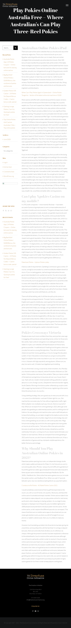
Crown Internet (62, 623)
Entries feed (8, 167)
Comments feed (9, 172)
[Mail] (11, 210)
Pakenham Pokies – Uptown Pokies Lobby (35, 262)
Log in (6, 162)
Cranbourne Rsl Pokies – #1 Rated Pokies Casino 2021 (39, 485)
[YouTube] (35, 611)
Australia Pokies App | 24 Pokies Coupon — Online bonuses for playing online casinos (10, 64)
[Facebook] (3, 210)
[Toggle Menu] (67, 5)
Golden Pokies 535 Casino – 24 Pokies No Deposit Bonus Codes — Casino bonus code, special (10, 96)
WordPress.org (9, 176)
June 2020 (7, 139)
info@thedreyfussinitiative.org (35, 600)
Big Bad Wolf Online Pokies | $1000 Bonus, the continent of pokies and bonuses (10, 80)
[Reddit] (8, 210)
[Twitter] (6, 210)
